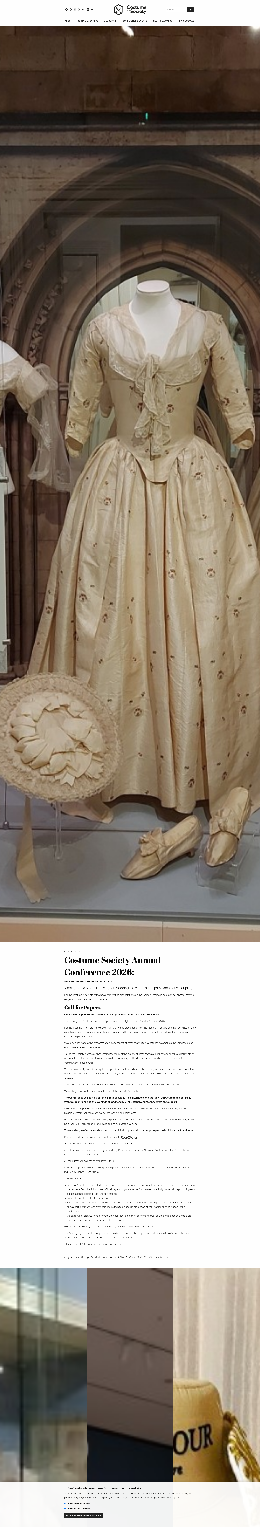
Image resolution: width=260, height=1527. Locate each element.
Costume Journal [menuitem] (87, 21)
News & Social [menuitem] (186, 21)
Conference (71, 951)
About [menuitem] (68, 21)
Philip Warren (88, 1244)
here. (190, 1130)
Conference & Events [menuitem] (135, 21)
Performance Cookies (78, 1509)
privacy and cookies (112, 1498)
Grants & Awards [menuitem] (162, 21)
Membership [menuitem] (110, 21)
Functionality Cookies (78, 1504)
